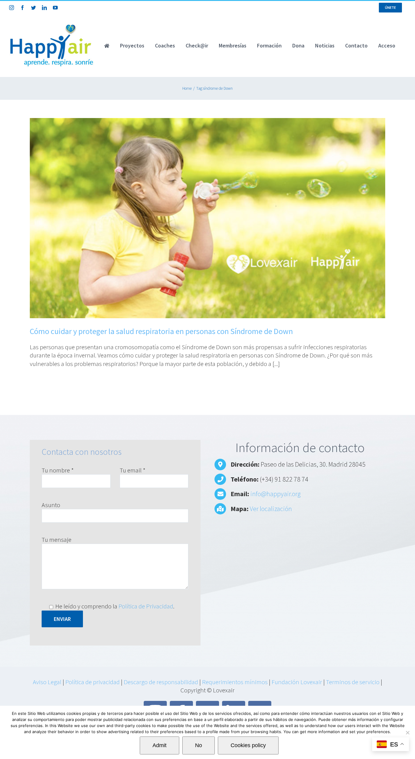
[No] (407, 732)
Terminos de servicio (352, 682)
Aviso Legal (47, 682)
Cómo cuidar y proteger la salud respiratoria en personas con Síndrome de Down (161, 331)
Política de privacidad (92, 682)
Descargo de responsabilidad (161, 682)
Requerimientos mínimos (235, 682)
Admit (159, 745)
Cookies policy (248, 745)
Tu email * (133, 470)
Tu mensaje (56, 539)
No (198, 745)
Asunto (51, 505)
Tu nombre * (58, 470)
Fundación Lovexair (297, 682)
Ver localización (271, 508)
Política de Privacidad (145, 606)
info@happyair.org (275, 493)
